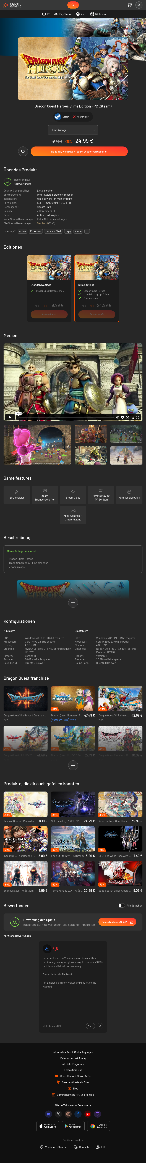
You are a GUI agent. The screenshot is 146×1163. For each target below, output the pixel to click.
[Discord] (48, 1114)
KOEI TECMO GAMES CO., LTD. (54, 202)
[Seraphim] (47, 948)
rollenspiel (35, 231)
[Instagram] (68, 1114)
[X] (58, 1114)
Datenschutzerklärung (73, 1058)
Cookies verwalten (73, 1140)
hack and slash (53, 231)
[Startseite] (12, 5)
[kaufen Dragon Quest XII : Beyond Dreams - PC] (26, 698)
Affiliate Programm (73, 1064)
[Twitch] (97, 1114)
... (87, 231)
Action (41, 215)
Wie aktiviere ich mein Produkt (54, 198)
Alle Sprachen (134, 905)
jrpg (68, 231)
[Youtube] (87, 1114)
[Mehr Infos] (73, 982)
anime (78, 231)
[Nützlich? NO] (100, 1026)
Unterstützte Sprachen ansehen (55, 194)
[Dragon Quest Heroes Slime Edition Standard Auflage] (49, 288)
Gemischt (42, 223)
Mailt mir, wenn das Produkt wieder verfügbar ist (79, 151)
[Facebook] (78, 1114)
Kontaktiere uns (73, 1070)
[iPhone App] (47, 1126)
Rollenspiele (52, 215)
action (22, 231)
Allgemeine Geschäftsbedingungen (73, 1052)
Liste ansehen (45, 190)
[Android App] (73, 1126)
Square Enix (44, 206)
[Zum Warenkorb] (129, 5)
